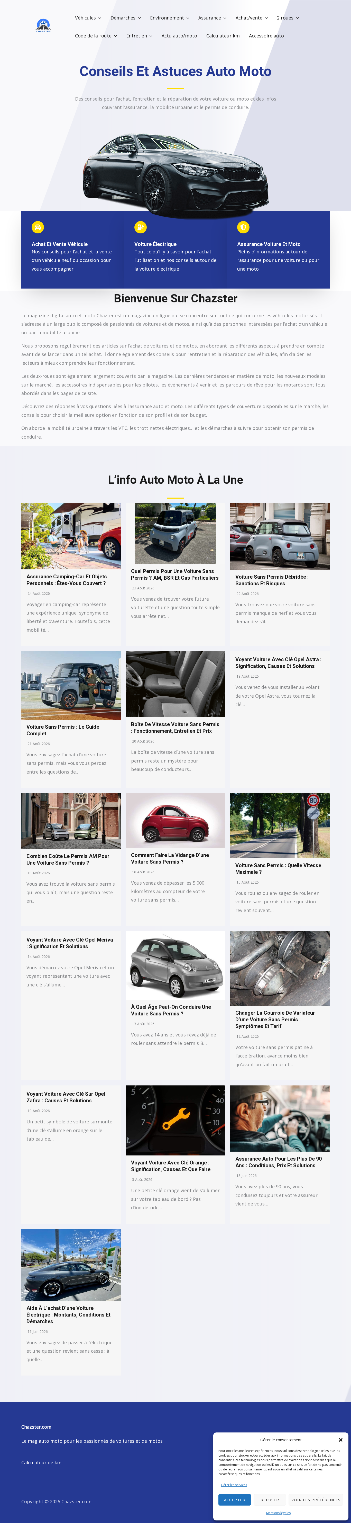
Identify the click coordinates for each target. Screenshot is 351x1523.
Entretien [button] (136, 36)
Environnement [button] (167, 18)
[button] (340, 1439)
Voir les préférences (315, 1499)
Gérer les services (234, 1485)
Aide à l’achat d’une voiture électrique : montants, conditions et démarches (68, 1314)
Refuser (270, 1499)
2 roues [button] (285, 18)
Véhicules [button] (85, 18)
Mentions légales (278, 1513)
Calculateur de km (41, 1462)
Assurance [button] (209, 18)
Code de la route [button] (93, 36)
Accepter (234, 1499)
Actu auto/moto (179, 36)
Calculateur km (223, 36)
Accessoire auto (266, 36)
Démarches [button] (122, 18)
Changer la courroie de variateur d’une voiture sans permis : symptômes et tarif (275, 1019)
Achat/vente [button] (249, 18)
